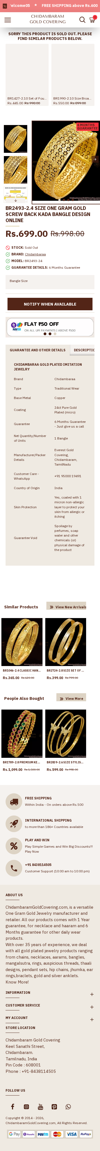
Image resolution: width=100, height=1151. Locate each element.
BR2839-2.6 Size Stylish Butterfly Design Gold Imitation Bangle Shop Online (66, 762)
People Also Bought (24, 698)
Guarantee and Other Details (38, 350)
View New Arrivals (71, 607)
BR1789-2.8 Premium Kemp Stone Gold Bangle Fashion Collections (22, 762)
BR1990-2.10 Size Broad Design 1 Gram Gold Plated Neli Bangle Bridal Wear (72, 98)
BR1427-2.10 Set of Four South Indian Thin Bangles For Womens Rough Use (27, 98)
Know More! (17, 982)
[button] (37, 159)
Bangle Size (19, 281)
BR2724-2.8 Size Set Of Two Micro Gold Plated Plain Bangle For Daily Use (66, 670)
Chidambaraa (35, 254)
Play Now (32, 851)
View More (74, 699)
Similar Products (21, 606)
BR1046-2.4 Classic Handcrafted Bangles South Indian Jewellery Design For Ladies (22, 670)
